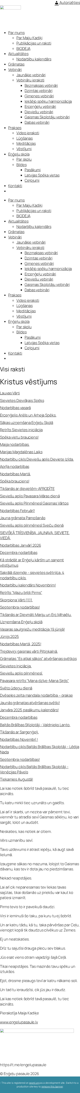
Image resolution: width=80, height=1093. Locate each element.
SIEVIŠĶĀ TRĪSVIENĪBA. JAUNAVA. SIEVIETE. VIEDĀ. (35, 535)
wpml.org (34, 1082)
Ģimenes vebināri (39, 95)
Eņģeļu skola (19, 154)
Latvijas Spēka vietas (42, 175)
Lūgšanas (24, 138)
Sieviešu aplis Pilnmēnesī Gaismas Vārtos (34, 503)
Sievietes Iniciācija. (16, 665)
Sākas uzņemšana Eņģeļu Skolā (26, 422)
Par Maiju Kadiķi (29, 37)
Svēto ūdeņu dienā (16, 688)
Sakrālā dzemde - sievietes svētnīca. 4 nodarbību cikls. (32, 575)
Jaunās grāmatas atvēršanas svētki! (30, 702)
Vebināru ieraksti (30, 80)
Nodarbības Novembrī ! (19, 739)
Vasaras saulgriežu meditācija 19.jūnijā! (32, 629)
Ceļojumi (32, 180)
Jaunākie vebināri (31, 74)
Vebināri (15, 69)
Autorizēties (69, 2)
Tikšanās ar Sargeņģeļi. (19, 731)
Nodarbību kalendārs (33, 59)
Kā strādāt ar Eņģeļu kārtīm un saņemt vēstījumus (32, 562)
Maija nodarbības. (14, 444)
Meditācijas (26, 143)
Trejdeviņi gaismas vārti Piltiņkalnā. (29, 651)
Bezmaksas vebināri (41, 85)
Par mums (16, 32)
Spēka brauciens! (14, 481)
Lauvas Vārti (10, 393)
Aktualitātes (18, 53)
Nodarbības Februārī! (17, 510)
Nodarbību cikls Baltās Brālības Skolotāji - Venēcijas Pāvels (34, 769)
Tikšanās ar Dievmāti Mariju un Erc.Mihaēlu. (36, 614)
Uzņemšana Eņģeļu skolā (21, 621)
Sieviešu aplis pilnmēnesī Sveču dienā (32, 525)
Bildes (21, 164)
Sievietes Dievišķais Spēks (22, 400)
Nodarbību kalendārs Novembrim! (28, 585)
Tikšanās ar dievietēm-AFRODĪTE (27, 488)
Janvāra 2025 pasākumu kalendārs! (29, 709)
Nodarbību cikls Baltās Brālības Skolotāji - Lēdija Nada (39, 749)
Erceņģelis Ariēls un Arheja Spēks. (28, 415)
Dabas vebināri (37, 122)
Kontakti (15, 185)
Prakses (14, 127)
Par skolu (24, 159)
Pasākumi (33, 169)
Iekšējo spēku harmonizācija (48, 101)
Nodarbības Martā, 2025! (20, 643)
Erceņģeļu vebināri (40, 106)
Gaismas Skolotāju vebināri (47, 116)
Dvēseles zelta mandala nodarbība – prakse (36, 695)
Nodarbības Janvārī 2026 (20, 545)
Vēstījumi (24, 148)
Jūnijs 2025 (9, 636)
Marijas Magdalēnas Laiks (21, 451)
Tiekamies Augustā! (16, 779)
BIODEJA (23, 48)
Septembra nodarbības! (20, 607)
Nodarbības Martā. (15, 473)
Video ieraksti (27, 132)
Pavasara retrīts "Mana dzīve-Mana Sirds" (34, 680)
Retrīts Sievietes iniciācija (21, 429)
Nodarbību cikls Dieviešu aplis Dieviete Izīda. (37, 459)
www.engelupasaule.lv (19, 1022)
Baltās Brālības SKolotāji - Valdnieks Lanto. (35, 724)
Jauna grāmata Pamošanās (22, 517)
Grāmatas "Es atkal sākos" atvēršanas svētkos (38, 658)
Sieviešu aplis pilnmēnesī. (21, 673)
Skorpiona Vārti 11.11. (16, 599)
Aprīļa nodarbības (14, 466)
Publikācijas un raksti (33, 43)
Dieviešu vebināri (39, 111)
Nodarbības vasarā (15, 407)
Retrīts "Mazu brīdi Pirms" (21, 592)
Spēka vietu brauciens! (19, 437)
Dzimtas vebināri (38, 90)
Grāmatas (16, 64)
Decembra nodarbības (18, 552)
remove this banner (52, 1086)
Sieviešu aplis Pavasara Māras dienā (30, 495)
